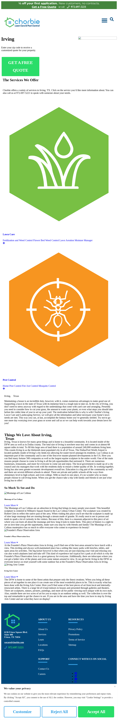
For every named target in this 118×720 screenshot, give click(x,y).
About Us (43, 629)
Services (42, 634)
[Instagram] (76, 681)
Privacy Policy (75, 629)
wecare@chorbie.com (14, 642)
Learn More (10, 505)
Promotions (73, 634)
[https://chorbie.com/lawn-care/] (59, 228)
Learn (41, 639)
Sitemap (72, 645)
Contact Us (43, 668)
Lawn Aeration (66, 240)
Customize (22, 711)
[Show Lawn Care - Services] (4, 243)
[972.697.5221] (68, 7)
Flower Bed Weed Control (46, 240)
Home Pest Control (12, 386)
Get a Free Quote (44, 7)
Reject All (59, 711)
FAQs (41, 650)
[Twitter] (76, 676)
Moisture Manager (83, 240)
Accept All (96, 711)
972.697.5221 (78, 6)
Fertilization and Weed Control (18, 240)
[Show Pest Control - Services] (4, 388)
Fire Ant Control (30, 386)
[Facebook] (76, 673)
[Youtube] (76, 679)
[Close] (115, 686)
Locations (43, 645)
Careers (41, 674)
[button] (104, 20)
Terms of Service (76, 639)
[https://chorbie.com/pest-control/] (59, 374)
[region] (59, 702)
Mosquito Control (47, 386)
